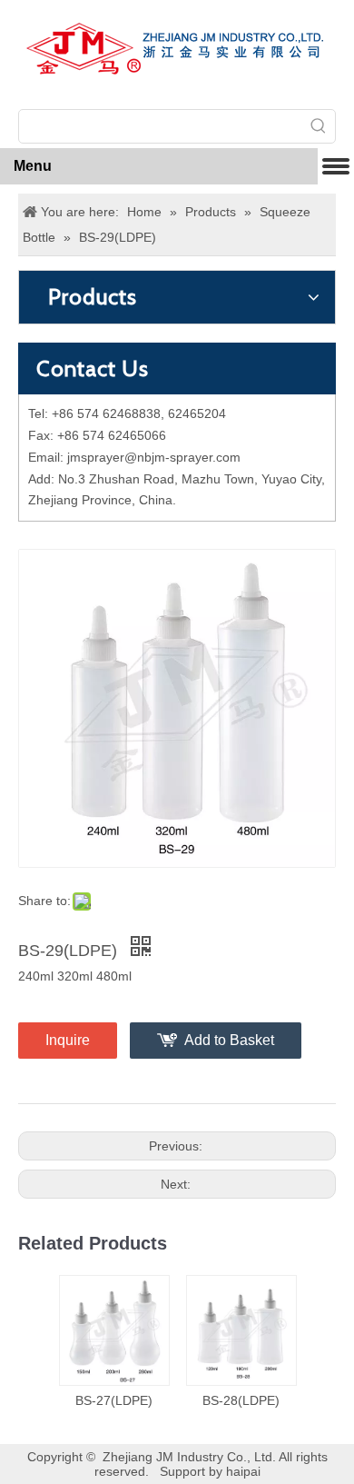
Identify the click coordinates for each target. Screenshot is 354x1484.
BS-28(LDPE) (241, 1400)
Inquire (67, 1040)
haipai (243, 1471)
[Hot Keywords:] (318, 126)
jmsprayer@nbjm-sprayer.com (154, 457)
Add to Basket (229, 1040)
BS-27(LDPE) (113, 1400)
